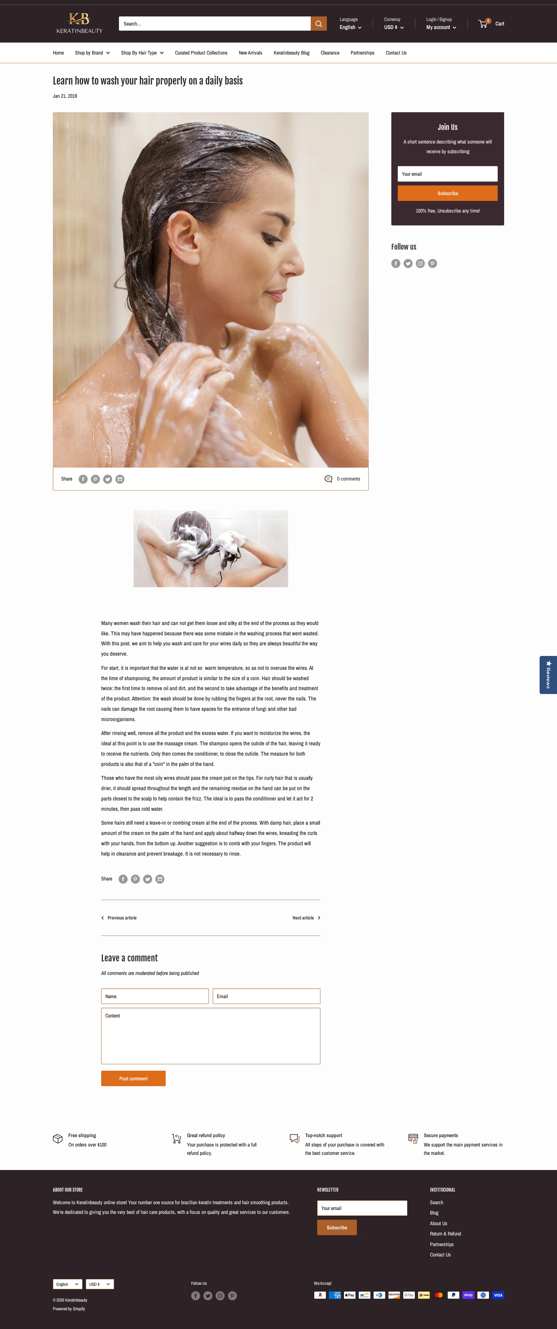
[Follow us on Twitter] (408, 263)
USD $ (94, 1284)
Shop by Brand (89, 52)
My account (438, 27)
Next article (303, 917)
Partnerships (363, 52)
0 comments (348, 478)
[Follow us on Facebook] (395, 263)
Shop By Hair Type (139, 52)
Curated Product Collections (201, 52)
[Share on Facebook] (83, 479)
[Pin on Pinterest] (95, 479)
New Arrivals (250, 52)
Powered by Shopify (69, 1309)
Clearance (330, 52)
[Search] (319, 23)
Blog (434, 1212)
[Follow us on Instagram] (420, 263)
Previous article (122, 917)
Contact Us (396, 52)
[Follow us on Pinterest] (432, 263)
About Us (438, 1223)
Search (436, 1202)
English (62, 1284)
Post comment (133, 1078)
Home (58, 52)
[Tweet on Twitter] (107, 479)
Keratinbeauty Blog (291, 52)
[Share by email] (119, 479)
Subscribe (448, 193)
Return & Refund (445, 1233)
